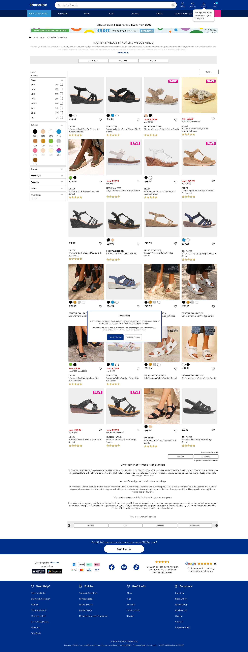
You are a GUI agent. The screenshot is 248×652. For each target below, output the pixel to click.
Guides (130, 616)
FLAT (125, 525)
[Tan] (35, 141)
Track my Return (38, 610)
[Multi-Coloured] (58, 150)
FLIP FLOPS (195, 525)
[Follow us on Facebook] (112, 567)
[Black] (150, 115)
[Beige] (112, 239)
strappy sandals (156, 508)
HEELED (160, 525)
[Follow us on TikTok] (136, 567)
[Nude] (43, 150)
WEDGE (91, 525)
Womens (40, 37)
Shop (129, 593)
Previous (69, 525)
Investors (179, 593)
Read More (123, 52)
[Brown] (35, 160)
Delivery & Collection (40, 598)
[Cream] (51, 150)
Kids (129, 598)
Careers (178, 621)
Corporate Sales (182, 627)
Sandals (52, 37)
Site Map (131, 604)
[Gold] (43, 141)
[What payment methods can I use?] (85, 567)
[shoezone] (38, 5)
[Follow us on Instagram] (124, 567)
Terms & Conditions (88, 593)
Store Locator (133, 610)
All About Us (180, 610)
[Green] (51, 141)
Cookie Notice (85, 610)
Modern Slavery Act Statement (93, 616)
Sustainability (181, 604)
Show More (206, 457)
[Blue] (112, 115)
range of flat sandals (121, 508)
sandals (209, 470)
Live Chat (35, 627)
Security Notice (86, 604)
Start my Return (38, 616)
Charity (178, 616)
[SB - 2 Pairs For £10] (124, 25)
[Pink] (35, 150)
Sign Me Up (124, 549)
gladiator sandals (140, 508)
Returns (34, 604)
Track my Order (38, 593)
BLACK (153, 61)
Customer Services (40, 621)
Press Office (180, 598)
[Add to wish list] (99, 120)
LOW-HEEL (93, 61)
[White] (74, 115)
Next (216, 525)
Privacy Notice (85, 598)
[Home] (30, 37)
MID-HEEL (123, 61)
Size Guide (36, 633)
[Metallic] (58, 141)
